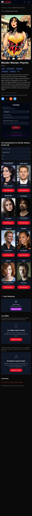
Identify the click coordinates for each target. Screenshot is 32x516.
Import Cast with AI (17, 135)
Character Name (7, 115)
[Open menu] (29, 2)
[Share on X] (6, 98)
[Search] (24, 2)
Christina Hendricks (8, 282)
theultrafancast (12, 95)
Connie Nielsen (8, 250)
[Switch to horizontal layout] (16, 155)
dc (18, 71)
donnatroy (12, 71)
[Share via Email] (14, 98)
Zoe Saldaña (23, 250)
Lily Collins (8, 218)
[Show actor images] (16, 159)
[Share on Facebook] (2, 98)
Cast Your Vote (8, 190)
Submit (16, 127)
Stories (10, 7)
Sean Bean (24, 282)
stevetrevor (19, 68)
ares (3, 68)
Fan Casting (4, 7)
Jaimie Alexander (8, 185)
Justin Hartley (23, 185)
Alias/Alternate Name (10, 120)
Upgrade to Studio (16, 309)
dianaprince (5, 71)
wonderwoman (10, 68)
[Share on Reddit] (10, 98)
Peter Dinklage (24, 218)
